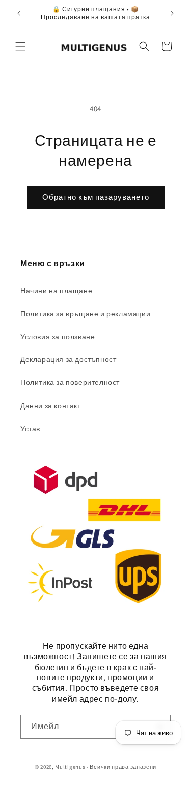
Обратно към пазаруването (95, 197)
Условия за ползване (57, 336)
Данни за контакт (50, 405)
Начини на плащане (56, 290)
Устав (30, 428)
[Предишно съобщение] (19, 13)
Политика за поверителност (70, 382)
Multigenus (70, 766)
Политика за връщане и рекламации (85, 313)
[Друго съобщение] (172, 13)
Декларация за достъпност (68, 359)
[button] (20, 46)
